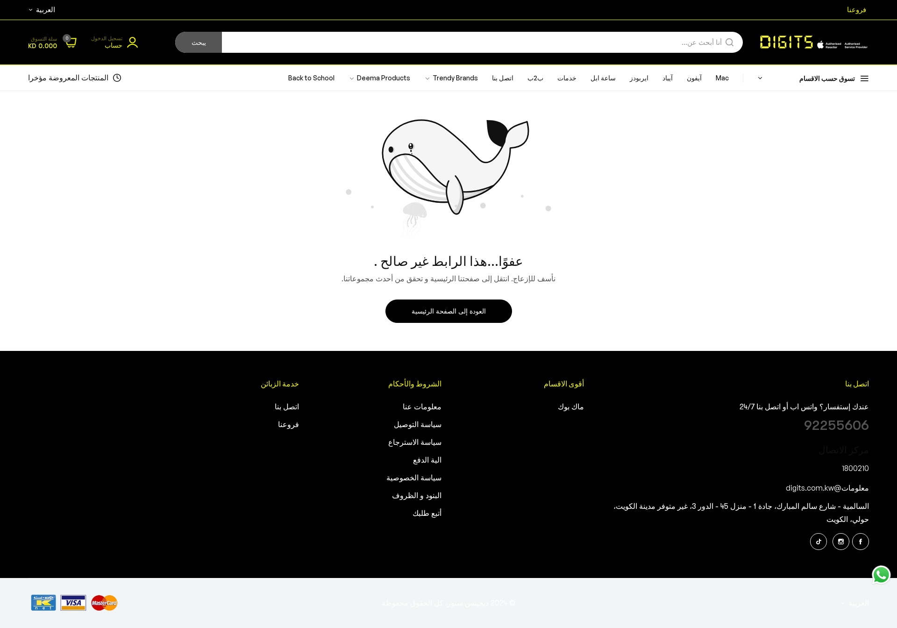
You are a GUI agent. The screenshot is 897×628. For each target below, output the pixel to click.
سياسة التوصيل (417, 425)
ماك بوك (571, 407)
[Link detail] (860, 541)
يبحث (199, 42)
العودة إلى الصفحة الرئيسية (449, 311)
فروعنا (288, 425)
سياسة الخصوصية (413, 478)
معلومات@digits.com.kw (827, 487)
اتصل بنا (287, 407)
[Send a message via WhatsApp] (881, 575)
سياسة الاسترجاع (414, 442)
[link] (379, 78)
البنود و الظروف (416, 496)
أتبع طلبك (427, 513)
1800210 (855, 468)
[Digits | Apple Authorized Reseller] (813, 42)
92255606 (836, 425)
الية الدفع (427, 460)
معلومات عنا (422, 407)
